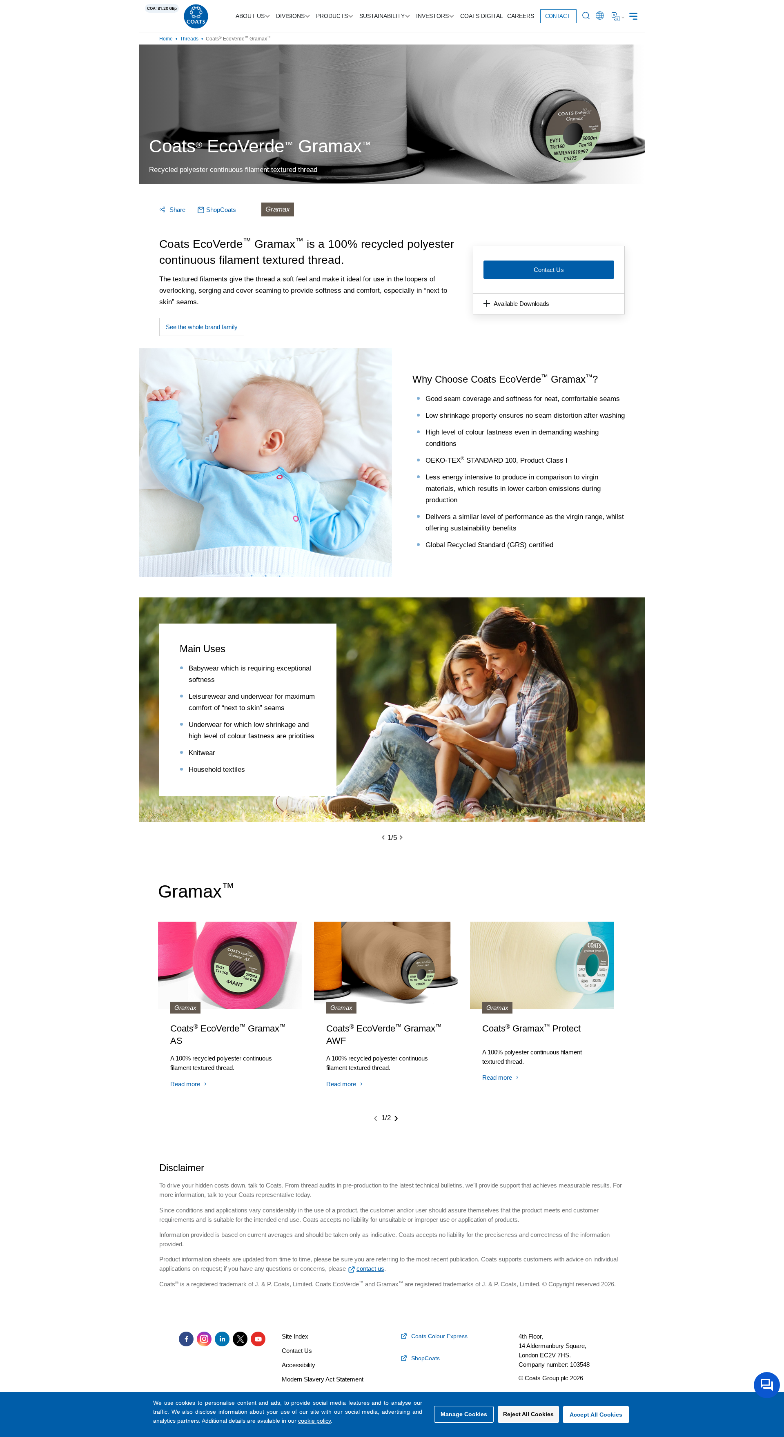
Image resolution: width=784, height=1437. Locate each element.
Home (166, 39)
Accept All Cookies (596, 1414)
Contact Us (549, 269)
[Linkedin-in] (222, 1339)
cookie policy (314, 1420)
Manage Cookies (464, 1414)
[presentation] (388, 838)
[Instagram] (204, 1339)
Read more (185, 1084)
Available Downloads (521, 303)
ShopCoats (221, 209)
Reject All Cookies (528, 1414)
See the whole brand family (202, 326)
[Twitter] (240, 1339)
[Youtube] (258, 1339)
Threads (189, 39)
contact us (370, 1268)
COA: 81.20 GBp (162, 8)
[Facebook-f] (186, 1339)
